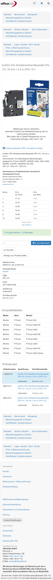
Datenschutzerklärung (12, 504)
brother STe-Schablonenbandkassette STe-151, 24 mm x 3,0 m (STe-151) (33, 375)
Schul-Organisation (39, 29)
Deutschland (8, 530)
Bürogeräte (32, 14)
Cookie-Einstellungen (12, 520)
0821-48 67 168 (16, 556)
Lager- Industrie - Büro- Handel (27, 44)
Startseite (7, 14)
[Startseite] (9, 3)
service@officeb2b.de (17, 561)
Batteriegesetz (23, 499)
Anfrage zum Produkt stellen (15, 255)
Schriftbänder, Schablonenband (19, 21)
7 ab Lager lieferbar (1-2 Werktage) (18, 232)
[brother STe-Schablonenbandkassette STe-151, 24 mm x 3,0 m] (26, 98)
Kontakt (6, 471)
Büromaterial (19, 14)
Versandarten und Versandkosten (16, 509)
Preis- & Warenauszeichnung (17, 47)
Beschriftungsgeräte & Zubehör (18, 17)
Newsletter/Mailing (10, 486)
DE (12, 541)
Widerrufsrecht (9, 481)
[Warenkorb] (41, 3)
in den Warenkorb (41, 243)
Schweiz (6, 541)
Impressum (7, 476)
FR (16, 541)
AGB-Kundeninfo (9, 499)
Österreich (7, 535)
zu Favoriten (9, 250)
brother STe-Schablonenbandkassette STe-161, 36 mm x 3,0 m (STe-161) (33, 399)
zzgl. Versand (26, 225)
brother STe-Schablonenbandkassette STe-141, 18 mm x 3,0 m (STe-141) (33, 387)
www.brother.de (8, 184)
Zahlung (6, 514)
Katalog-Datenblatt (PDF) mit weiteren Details (23, 148)
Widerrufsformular (23, 481)
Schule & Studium (21, 29)
